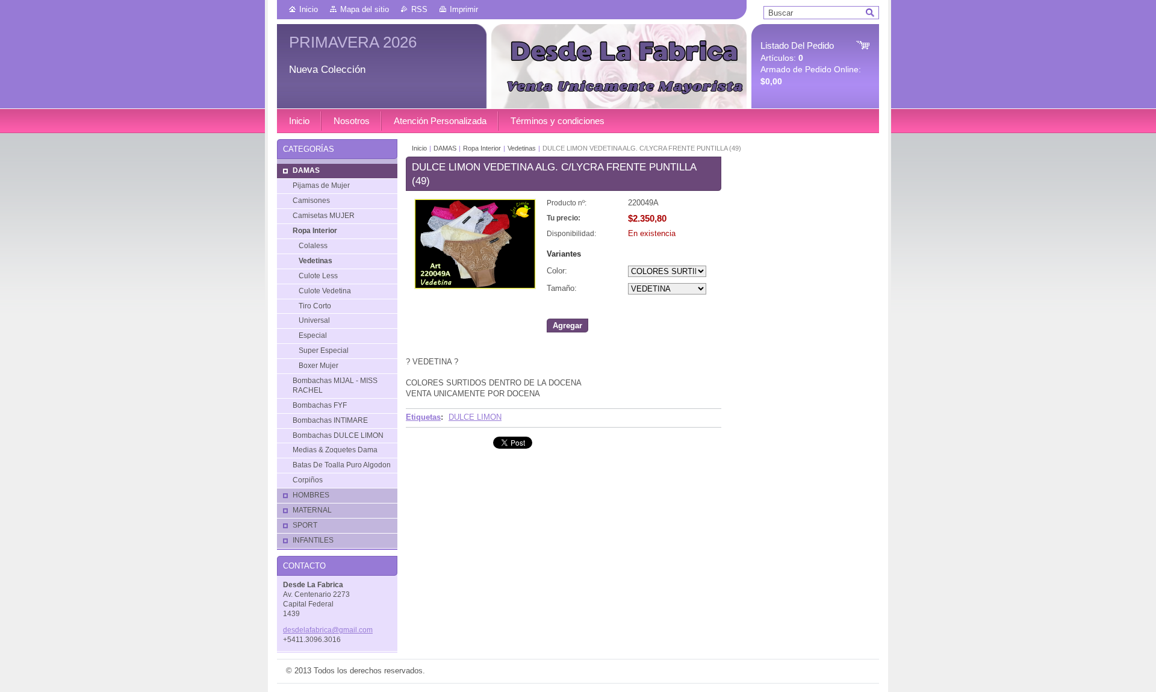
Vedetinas (522, 148)
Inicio (308, 9)
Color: (557, 270)
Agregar (567, 325)
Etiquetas (423, 417)
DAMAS (445, 148)
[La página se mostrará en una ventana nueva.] (475, 286)
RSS (419, 9)
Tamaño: (562, 288)
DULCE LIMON (475, 417)
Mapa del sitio (364, 9)
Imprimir (464, 9)
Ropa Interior (482, 148)
